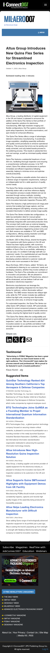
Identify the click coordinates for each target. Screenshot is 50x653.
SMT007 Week (10, 600)
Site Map (43, 632)
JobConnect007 (11, 551)
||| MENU (41, 32)
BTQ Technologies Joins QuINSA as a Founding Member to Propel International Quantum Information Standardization (27, 412)
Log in (45, 648)
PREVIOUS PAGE (11, 25)
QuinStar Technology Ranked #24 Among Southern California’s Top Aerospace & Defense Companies (25, 384)
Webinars (41, 551)
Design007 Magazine (13, 624)
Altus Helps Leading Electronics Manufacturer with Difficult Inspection (24, 510)
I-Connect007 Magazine (15, 615)
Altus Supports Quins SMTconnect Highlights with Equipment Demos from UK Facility (26, 483)
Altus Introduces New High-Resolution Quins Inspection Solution (22, 453)
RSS (31, 635)
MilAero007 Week (12, 606)
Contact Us (32, 632)
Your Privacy (19, 632)
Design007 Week (11, 603)
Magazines (22, 547)
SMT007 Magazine (12, 618)
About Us (6, 632)
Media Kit (22, 635)
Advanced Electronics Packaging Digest (23, 609)
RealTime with (37, 547)
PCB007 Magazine (12, 621)
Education (28, 551)
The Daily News (11, 597)
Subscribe (8, 547)
